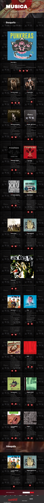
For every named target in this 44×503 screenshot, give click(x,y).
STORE (28, 1)
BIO (25, 1)
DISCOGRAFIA (31, 1)
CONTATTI (42, 1)
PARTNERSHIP (38, 1)
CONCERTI (35, 1)
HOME (23, 1)
